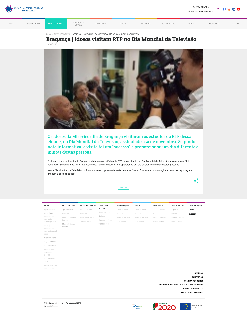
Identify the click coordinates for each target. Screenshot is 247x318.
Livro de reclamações (192, 293)
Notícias (65, 213)
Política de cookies (193, 281)
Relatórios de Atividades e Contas (49, 252)
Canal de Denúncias (193, 289)
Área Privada (202, 7)
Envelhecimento (62, 34)
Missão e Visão (50, 238)
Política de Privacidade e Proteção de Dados (181, 285)
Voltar (123, 187)
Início (48, 34)
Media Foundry (53, 306)
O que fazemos (50, 245)
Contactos (197, 277)
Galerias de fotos (87, 217)
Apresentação (49, 209)
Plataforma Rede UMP (202, 11)
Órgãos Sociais (50, 242)
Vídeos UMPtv (85, 221)
